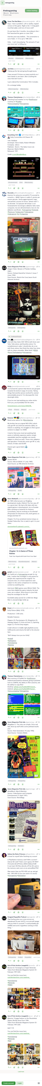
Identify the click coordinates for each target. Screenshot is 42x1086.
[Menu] (38, 1083)
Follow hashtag (32, 11)
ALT (37, 53)
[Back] (2, 3)
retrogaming (9, 3)
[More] (38, 64)
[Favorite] (18, 64)
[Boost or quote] (14, 64)
